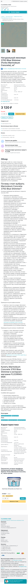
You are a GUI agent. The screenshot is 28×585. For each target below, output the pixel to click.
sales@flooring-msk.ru (6, 550)
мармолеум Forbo (4, 420)
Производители (4, 541)
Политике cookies (17, 560)
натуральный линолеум (13, 420)
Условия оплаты (5, 531)
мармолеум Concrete (21, 420)
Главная (2, 16)
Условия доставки (5, 533)
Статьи (2, 538)
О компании (4, 523)
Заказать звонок (23, 1)
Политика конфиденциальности (8, 527)
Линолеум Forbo (9, 16)
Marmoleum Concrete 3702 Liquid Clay (16, 355)
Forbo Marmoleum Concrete (6, 17)
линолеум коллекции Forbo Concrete (13, 322)
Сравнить (10, 117)
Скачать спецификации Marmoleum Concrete (14, 68)
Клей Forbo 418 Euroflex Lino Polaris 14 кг (12, 488)
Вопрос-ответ (4, 540)
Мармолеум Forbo (18, 16)
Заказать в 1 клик (20, 114)
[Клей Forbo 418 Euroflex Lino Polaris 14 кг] (14, 481)
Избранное (4, 117)
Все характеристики (5, 101)
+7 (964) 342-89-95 (5, 548)
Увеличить (14, 34)
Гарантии (3, 534)
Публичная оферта (5, 526)
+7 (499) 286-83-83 (15, 1)
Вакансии (3, 524)
